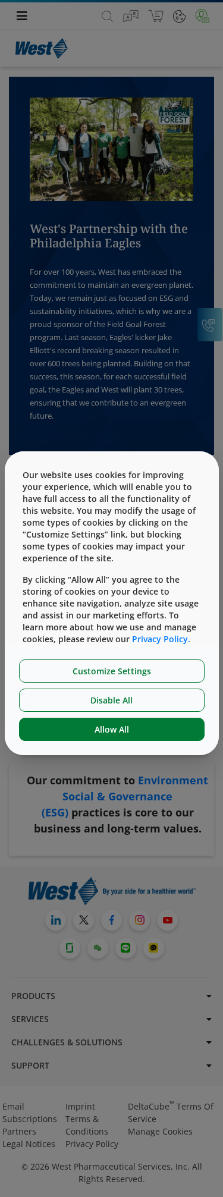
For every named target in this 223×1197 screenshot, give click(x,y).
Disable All (111, 700)
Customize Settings (112, 671)
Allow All (112, 729)
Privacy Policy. (161, 639)
